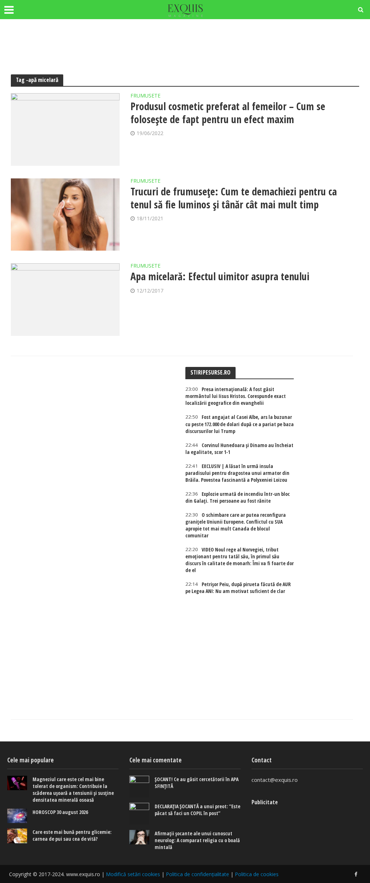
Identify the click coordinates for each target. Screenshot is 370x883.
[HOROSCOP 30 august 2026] (17, 816)
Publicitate (264, 802)
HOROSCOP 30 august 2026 (60, 812)
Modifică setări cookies (133, 874)
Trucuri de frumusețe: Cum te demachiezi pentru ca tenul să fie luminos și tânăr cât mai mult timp (233, 198)
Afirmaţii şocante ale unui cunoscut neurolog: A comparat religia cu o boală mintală (197, 840)
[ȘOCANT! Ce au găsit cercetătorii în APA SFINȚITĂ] (139, 786)
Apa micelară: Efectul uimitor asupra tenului (219, 276)
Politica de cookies (257, 874)
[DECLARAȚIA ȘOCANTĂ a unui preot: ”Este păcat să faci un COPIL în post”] (139, 813)
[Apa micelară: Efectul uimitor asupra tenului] (65, 299)
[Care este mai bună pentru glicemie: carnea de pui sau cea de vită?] (17, 835)
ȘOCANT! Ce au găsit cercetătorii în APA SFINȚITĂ (196, 782)
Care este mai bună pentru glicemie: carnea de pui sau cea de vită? (72, 835)
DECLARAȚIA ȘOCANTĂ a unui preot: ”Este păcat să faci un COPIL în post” (197, 810)
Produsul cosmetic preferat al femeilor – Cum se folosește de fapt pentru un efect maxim (227, 113)
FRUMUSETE (145, 96)
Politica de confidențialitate (197, 874)
